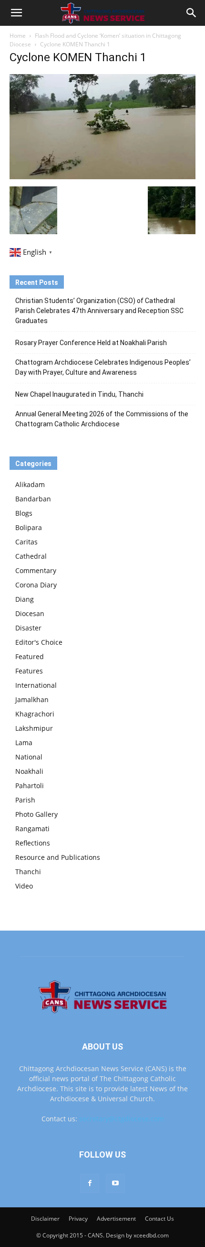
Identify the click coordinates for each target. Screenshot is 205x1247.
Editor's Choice (38, 642)
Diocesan (29, 613)
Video (24, 885)
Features (29, 670)
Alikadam (30, 484)
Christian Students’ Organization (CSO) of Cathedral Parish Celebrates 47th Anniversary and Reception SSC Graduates (99, 311)
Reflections (32, 842)
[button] (16, 13)
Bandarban (33, 498)
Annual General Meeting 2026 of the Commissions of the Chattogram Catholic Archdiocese (101, 419)
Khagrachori (34, 713)
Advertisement (116, 1218)
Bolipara (28, 527)
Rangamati (32, 828)
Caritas (26, 541)
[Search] (191, 13)
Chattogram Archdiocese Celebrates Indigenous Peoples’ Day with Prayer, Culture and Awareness (103, 367)
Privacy (78, 1218)
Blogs (23, 513)
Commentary (35, 570)
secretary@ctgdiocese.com (121, 1118)
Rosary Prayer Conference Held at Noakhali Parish (91, 343)
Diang (24, 599)
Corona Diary (36, 584)
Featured (29, 656)
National (28, 756)
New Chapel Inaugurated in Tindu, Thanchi (79, 394)
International (36, 685)
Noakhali (29, 771)
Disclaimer (45, 1218)
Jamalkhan (32, 699)
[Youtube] (115, 1183)
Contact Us (159, 1218)
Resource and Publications (57, 857)
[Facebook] (89, 1183)
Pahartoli (29, 785)
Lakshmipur (34, 728)
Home (18, 36)
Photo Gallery (36, 814)
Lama (23, 742)
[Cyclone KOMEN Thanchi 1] (102, 177)
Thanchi (28, 871)
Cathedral (31, 556)
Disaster (28, 627)
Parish (25, 799)
